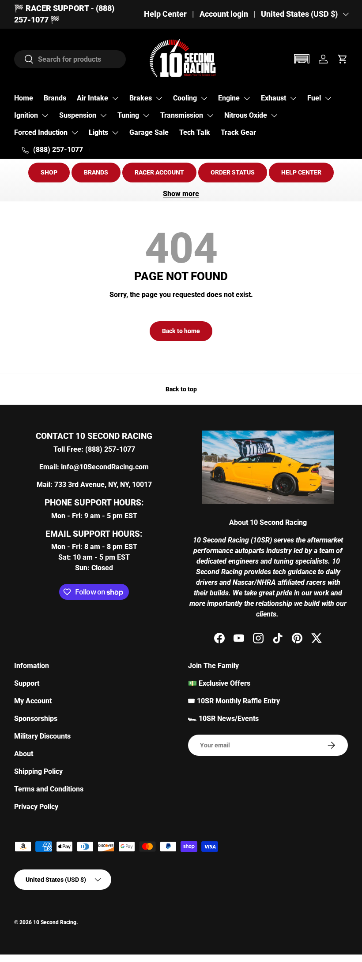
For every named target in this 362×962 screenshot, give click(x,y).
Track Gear (238, 132)
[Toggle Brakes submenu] (159, 98)
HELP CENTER (301, 172)
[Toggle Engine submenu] (246, 98)
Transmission (181, 115)
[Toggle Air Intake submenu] (115, 98)
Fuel (314, 98)
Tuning (128, 115)
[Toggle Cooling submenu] (204, 98)
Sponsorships (35, 718)
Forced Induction (41, 132)
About (23, 754)
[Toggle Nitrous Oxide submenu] (274, 115)
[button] (301, 59)
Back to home (181, 330)
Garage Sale (149, 132)
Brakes (140, 98)
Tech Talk (194, 132)
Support (26, 683)
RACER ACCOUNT (159, 172)
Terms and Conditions (48, 789)
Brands (55, 98)
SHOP (49, 172)
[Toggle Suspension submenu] (103, 115)
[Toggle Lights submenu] (115, 132)
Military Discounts (42, 736)
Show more (181, 193)
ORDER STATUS (233, 172)
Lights (98, 132)
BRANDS (96, 172)
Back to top (181, 389)
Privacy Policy (36, 806)
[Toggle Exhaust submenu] (293, 98)
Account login (224, 14)
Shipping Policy (38, 771)
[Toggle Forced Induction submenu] (74, 132)
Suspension (77, 115)
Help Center (165, 14)
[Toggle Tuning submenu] (146, 115)
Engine (229, 98)
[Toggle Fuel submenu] (328, 98)
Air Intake (92, 98)
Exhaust (273, 98)
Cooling (185, 98)
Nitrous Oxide (245, 115)
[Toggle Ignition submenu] (45, 115)
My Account (33, 701)
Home (23, 98)
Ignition (26, 115)
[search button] (24, 59)
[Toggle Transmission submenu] (210, 115)
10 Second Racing (54, 922)
